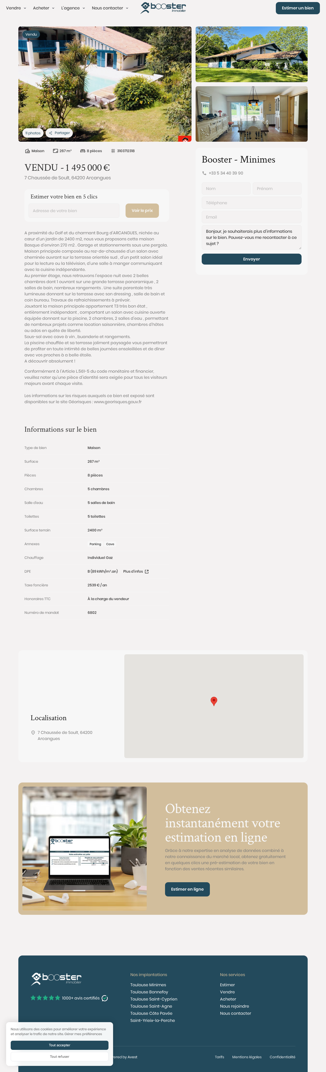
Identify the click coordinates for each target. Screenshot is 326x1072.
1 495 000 (83, 167)
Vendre (227, 992)
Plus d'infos (133, 571)
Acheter (228, 999)
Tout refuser (59, 1056)
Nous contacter (235, 1013)
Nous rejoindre (234, 1006)
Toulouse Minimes (148, 985)
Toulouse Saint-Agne (151, 1006)
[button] (16, 8)
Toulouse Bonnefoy (149, 992)
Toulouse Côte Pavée (151, 1013)
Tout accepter (59, 1045)
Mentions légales (247, 1057)
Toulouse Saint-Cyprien (153, 999)
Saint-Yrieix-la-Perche (152, 1020)
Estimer (227, 985)
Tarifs (219, 1057)
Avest (132, 1057)
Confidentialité (282, 1057)
